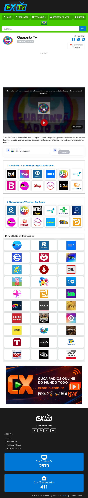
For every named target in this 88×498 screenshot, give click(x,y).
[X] (78, 39)
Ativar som (77, 127)
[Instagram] (41, 430)
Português (30, 41)
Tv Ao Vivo (39, 17)
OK (82, 29)
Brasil (16, 151)
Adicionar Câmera (14, 445)
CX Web (65, 496)
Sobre (9, 438)
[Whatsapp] (83, 39)
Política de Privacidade (40, 496)
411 (44, 487)
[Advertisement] (44, 69)
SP (21, 151)
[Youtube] (53, 430)
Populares (22, 17)
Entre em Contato (14, 448)
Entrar (81, 17)
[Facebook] (73, 39)
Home (8, 17)
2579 (44, 466)
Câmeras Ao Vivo (60, 17)
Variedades (21, 41)
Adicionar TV (12, 441)
